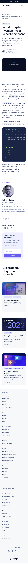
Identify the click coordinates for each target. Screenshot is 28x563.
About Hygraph (6, 396)
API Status (4, 480)
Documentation (6, 502)
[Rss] (15, 551)
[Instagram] (19, 547)
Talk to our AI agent (6, 407)
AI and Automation (6, 463)
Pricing (4, 474)
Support (4, 404)
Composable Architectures (8, 438)
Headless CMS (5, 429)
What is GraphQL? (6, 491)
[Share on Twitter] (8, 228)
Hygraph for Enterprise (7, 460)
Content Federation (7, 435)
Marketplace (5, 468)
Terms (3, 412)
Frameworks (5, 440)
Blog (3, 510)
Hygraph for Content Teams (9, 454)
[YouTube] (15, 547)
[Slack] (12, 551)
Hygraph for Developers (8, 457)
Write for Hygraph (6, 516)
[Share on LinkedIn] (5, 228)
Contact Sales (5, 398)
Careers (4, 401)
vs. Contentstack (6, 538)
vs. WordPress (5, 524)
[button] (14, 1)
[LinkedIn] (12, 547)
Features (4, 466)
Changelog (5, 477)
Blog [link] (3, 14)
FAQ (3, 410)
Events (4, 508)
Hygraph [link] (9, 14)
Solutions (4, 513)
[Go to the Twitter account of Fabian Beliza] (3, 219)
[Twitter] (8, 547)
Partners (4, 471)
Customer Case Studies (8, 496)
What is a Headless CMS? (8, 488)
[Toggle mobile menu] (24, 5)
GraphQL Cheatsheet (7, 493)
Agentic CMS (5, 432)
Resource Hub (5, 505)
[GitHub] (8, 551)
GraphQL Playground (7, 443)
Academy (4, 499)
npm (16, 99)
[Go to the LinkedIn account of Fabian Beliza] (6, 219)
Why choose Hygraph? (7, 451)
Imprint (4, 418)
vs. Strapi (4, 533)
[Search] (22, 5)
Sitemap (4, 421)
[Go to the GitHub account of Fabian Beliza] (8, 219)
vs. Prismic (4, 536)
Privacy (4, 415)
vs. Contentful (5, 527)
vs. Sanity (4, 530)
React (7, 87)
